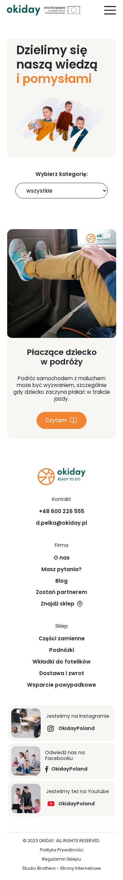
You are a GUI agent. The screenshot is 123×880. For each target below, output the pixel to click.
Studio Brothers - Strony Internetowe (61, 868)
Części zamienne (62, 639)
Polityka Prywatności (61, 850)
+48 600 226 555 (61, 511)
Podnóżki (61, 650)
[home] (23, 10)
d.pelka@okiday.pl (61, 523)
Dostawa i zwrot (61, 673)
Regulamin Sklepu (61, 859)
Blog (61, 581)
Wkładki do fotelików (61, 662)
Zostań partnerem (61, 592)
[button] (110, 10)
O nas (62, 558)
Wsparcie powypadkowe (61, 685)
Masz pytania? (61, 569)
